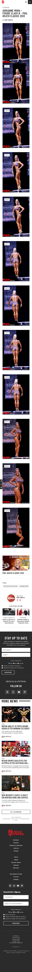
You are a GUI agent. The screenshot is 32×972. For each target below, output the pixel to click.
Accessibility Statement (16, 942)
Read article (6, 736)
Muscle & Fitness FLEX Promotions (14, 668)
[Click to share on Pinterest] (1, 487)
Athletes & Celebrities (15, 845)
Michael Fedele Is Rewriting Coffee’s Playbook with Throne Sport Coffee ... (23, 623)
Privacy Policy (16, 939)
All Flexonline (16, 812)
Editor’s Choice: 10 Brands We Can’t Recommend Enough (9, 622)
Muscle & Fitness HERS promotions (15, 916)
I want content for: (16, 660)
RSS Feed (16, 868)
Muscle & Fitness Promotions (12, 665)
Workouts (16, 840)
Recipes (16, 851)
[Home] (3, 3)
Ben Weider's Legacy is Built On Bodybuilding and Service (15, 796)
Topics (16, 857)
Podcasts (16, 865)
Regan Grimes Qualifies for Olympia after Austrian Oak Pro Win (15, 763)
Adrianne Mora (24, 586)
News (3, 724)
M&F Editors (9, 20)
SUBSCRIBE (8, 672)
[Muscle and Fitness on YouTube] (19, 692)
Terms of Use (16, 937)
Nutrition (16, 842)
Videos (16, 859)
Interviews (23, 617)
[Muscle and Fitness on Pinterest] (25, 692)
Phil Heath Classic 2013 (13, 573)
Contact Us (16, 936)
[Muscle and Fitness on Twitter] (13, 692)
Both (11, 663)
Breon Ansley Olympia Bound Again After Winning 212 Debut (16, 727)
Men (16, 663)
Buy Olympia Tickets (16, 874)
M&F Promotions (10, 914)
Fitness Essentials (8, 617)
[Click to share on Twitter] (1, 484)
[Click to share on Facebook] (1, 481)
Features (16, 848)
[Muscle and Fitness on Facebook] (7, 692)
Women (21, 663)
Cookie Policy (16, 941)
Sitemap (15, 879)
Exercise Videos (16, 862)
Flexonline (6, 7)
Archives (16, 876)
